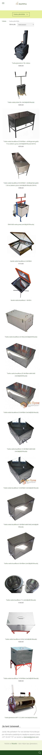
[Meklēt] (39, 752)
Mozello (14, 744)
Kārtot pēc (12, 24)
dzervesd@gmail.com (31, 737)
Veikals (4, 21)
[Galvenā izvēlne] (3, 3)
